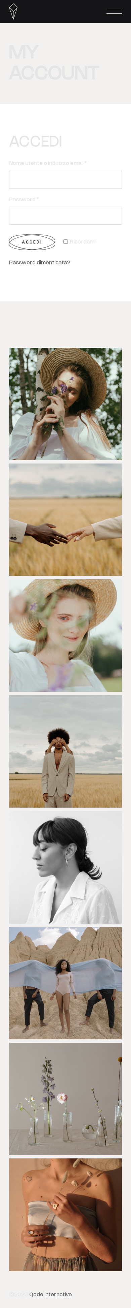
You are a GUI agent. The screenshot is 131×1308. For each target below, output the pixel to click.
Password (24, 200)
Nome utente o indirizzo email (48, 163)
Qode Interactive (50, 1295)
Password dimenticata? (39, 263)
